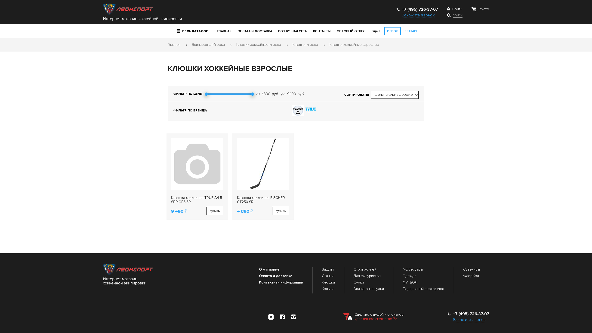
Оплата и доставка (254, 31)
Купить (215, 211)
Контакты (322, 31)
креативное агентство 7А (376, 319)
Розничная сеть (292, 31)
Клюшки (328, 282)
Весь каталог (195, 31)
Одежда (409, 276)
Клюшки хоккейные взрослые (354, 44)
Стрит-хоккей (365, 269)
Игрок (392, 31)
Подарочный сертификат (423, 289)
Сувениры (471, 269)
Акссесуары (413, 269)
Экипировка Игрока (208, 44)
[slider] (206, 94)
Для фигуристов (367, 276)
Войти (457, 9)
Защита (328, 269)
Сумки (359, 282)
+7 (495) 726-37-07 (420, 9)
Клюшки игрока (305, 44)
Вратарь (411, 31)
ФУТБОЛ (410, 282)
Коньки (327, 289)
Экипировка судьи (369, 289)
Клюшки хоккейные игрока (258, 44)
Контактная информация (281, 282)
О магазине (269, 269)
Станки (327, 276)
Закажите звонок (418, 15)
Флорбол (471, 276)
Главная (224, 31)
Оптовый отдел (351, 31)
